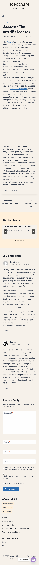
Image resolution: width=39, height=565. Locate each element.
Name (7, 442)
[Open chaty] (33, 559)
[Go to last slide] (5, 231)
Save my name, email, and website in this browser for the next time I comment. (20, 468)
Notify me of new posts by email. (18, 483)
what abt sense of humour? (18, 226)
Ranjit (12, 262)
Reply (6, 330)
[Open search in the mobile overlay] (3, 16)
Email (7, 452)
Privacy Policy (7, 522)
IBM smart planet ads (18, 89)
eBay (4, 545)
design (5, 22)
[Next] (33, 231)
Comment (8, 413)
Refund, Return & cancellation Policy (16, 529)
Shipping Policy (8, 525)
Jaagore (10, 42)
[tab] (15, 240)
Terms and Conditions (11, 532)
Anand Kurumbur (10, 36)
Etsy (4, 542)
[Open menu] (35, 15)
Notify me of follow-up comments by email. (18, 477)
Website (7, 462)
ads (5, 190)
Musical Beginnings (10, 202)
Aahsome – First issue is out (30, 203)
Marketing (13, 190)
